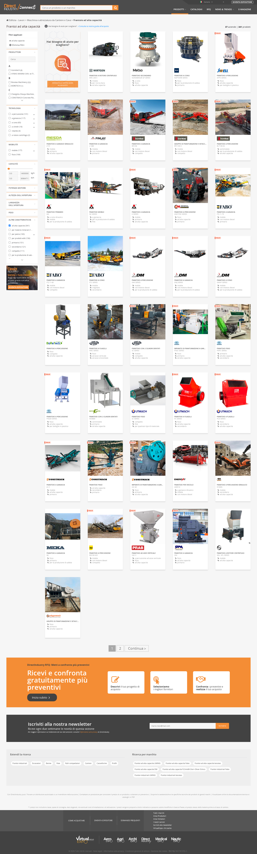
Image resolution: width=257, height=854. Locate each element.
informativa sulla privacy (88, 732)
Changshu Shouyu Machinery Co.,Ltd (23, 94)
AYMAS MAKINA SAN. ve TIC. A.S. (23, 73)
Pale (58, 763)
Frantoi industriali (19, 763)
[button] (22, 52)
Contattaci (105, 36)
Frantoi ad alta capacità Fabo (177, 763)
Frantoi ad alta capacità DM (146, 769)
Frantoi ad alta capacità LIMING (147, 763)
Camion (88, 763)
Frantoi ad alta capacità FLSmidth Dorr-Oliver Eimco (184, 769)
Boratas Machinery (21, 82)
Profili (114, 763)
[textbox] (76, 7)
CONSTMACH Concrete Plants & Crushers (23, 97)
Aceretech (16, 70)
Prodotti (179, 9)
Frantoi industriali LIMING (145, 775)
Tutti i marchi (158, 813)
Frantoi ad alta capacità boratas (208, 763)
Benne (48, 763)
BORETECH (17, 86)
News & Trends (223, 9)
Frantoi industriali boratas (171, 775)
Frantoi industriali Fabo (219, 769)
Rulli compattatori (72, 763)
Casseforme (102, 763)
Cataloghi (196, 9)
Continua (136, 648)
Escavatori (36, 763)
